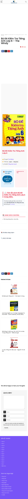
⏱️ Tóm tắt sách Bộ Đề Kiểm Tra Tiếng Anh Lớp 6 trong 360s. (14, 195)
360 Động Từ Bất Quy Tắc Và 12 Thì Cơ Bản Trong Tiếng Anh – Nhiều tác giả (13, 332)
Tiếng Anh (16, 161)
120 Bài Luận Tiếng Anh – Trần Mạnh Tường (13, 296)
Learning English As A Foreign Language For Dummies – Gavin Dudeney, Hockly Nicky (13, 313)
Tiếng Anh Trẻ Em (5, 492)
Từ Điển (3, 495)
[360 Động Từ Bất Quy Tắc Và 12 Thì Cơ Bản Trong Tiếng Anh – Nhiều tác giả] (14, 324)
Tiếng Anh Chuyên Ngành (7, 490)
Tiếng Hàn (4, 478)
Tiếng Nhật (4, 482)
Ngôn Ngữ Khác (5, 484)
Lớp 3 (3, 460)
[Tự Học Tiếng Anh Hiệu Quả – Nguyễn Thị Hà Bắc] (14, 343)
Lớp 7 (3, 451)
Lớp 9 (3, 447)
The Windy (11, 159)
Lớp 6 (6, 34)
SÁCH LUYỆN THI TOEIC (6, 486)
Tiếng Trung (4, 480)
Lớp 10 (3, 445)
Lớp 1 (3, 464)
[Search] (26, 2)
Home (2, 34)
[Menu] (1, 2)
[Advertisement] (14, 20)
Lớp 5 (3, 455)
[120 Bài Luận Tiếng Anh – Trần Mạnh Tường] (14, 289)
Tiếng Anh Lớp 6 (12, 164)
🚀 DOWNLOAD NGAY (7, 179)
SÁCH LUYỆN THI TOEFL (6, 488)
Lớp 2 (3, 462)
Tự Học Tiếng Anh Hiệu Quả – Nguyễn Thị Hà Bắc (13, 350)
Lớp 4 (3, 457)
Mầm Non (4, 466)
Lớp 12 (3, 441)
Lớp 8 (3, 449)
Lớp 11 (3, 443)
